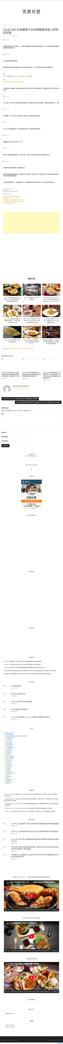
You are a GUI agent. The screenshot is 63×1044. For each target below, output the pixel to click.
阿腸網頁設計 (60, 1043)
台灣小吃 (20, 348)
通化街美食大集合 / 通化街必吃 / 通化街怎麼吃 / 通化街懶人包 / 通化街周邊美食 (31, 811)
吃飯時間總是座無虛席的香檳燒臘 (11, 196)
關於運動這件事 (10, 773)
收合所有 (12, 732)
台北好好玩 (9, 742)
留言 (3, 413)
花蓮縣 (8, 768)
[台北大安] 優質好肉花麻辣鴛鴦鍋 (21, 701)
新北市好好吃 (10, 758)
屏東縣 (8, 753)
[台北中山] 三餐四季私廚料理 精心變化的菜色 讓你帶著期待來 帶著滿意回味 (22, 664)
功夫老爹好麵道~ (16, 686)
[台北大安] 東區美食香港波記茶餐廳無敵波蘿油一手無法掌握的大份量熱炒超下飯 (12, 320)
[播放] (6, 910)
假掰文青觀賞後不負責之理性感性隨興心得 (17, 736)
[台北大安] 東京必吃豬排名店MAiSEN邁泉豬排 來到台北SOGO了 (31, 341)
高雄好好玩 (9, 781)
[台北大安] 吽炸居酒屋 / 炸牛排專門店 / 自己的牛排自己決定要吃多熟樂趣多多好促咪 (32, 320)
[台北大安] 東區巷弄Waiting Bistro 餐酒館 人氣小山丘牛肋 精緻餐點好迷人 (51, 320)
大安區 (5, 26)
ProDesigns (58, 1040)
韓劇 (8, 778)
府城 (26, 348)
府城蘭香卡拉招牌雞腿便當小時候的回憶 (21, 76)
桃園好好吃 (9, 765)
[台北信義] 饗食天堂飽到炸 (19, 709)
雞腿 (29, 348)
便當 (8, 348)
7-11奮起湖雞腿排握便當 (9, 203)
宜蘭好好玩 (9, 750)
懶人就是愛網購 (10, 757)
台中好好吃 (9, 739)
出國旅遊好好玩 (10, 737)
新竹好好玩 (9, 761)
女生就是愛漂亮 (10, 747)
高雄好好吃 (9, 779)
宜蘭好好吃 (9, 749)
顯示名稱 (4, 432)
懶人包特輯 (9, 755)
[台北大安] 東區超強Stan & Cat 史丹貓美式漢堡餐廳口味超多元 (30, 717)
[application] (31, 895)
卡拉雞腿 (12, 348)
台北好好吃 (9, 741)
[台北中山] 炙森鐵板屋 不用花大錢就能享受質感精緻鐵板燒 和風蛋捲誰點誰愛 (22, 661)
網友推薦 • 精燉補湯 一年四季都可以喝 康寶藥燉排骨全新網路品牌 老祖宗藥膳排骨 (51, 341)
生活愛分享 (9, 766)
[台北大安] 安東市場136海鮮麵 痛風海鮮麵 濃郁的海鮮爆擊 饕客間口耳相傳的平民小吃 (11, 374)
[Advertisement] (31, 223)
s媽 (6, 794)
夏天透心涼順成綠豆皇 (18, 694)
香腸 (32, 348)
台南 (16, 348)
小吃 (24, 348)
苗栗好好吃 (9, 770)
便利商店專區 (10, 734)
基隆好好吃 (9, 745)
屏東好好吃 (9, 752)
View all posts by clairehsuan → (21, 388)
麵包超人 (9, 782)
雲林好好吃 (9, 776)
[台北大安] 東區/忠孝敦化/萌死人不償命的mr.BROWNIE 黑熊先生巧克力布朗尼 (38, 402)
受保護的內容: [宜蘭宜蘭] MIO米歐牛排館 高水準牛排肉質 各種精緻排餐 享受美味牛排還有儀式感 (27, 673)
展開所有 (6, 732)
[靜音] (54, 910)
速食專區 (9, 771)
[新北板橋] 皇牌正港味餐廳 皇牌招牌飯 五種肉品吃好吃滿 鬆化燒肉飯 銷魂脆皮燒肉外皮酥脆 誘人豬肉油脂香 (30, 670)
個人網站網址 (5, 441)
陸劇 (8, 774)
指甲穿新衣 (6, 198)
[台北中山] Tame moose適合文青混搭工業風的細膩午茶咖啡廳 (20, 398)
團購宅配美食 (10, 744)
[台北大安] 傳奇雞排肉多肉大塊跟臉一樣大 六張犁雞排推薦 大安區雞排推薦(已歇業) (12, 299)
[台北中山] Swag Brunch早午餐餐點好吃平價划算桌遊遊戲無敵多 (31, 808)
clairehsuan (6, 35)
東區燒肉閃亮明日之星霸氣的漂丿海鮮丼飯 (13, 201)
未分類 (8, 763)
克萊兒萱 (31, 11)
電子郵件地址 (5, 436)
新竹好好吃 (9, 760)
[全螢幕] (57, 910)
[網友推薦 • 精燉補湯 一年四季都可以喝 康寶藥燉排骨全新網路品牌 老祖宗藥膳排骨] (51, 332)
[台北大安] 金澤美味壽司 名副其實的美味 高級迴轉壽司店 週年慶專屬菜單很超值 (31, 374)
